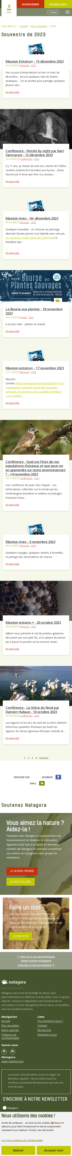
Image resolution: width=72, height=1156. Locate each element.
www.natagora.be (12, 1061)
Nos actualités (10, 1025)
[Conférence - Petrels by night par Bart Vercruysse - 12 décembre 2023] (36, 128)
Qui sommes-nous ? (50, 1021)
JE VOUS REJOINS (20, 881)
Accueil (5, 1021)
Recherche (44, 1030)
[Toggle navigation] (67, 12)
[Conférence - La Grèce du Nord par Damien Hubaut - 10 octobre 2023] (36, 685)
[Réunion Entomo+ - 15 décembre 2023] (36, 50)
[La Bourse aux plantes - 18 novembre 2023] (36, 288)
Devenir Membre (30, 4)
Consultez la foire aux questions (35, 964)
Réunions (24, 65)
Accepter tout (53, 1150)
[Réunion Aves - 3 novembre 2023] (36, 530)
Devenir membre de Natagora (36, 960)
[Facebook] (4, 1051)
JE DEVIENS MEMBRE (22, 871)
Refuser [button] (18, 1150)
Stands (23, 317)
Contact (53, 12)
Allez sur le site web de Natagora (37, 956)
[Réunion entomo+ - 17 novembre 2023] (36, 357)
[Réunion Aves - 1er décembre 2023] (36, 207)
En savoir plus (12, 92)
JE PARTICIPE (21, 936)
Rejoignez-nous (58, 4)
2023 (33, 65)
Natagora (12, 1108)
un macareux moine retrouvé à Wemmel (30, 237)
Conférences (26, 159)
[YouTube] (12, 1051)
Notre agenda (10, 1030)
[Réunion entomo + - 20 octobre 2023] (36, 600)
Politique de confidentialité (10, 1036)
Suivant (43, 758)
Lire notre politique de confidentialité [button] (22, 1140)
